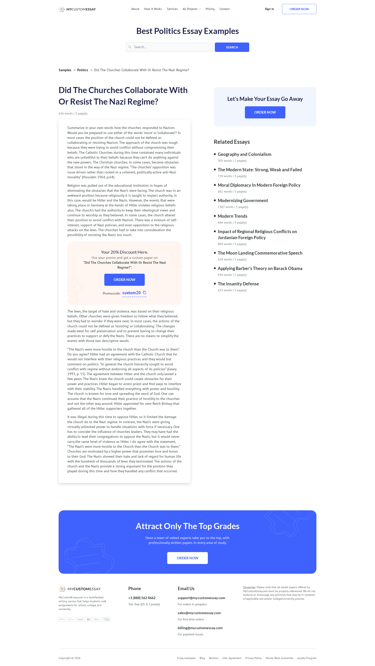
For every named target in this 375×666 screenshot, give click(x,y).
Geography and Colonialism (244, 154)
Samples (65, 70)
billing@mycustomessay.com (200, 628)
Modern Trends (232, 216)
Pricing (210, 9)
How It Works (153, 9)
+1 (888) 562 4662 (141, 598)
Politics (82, 70)
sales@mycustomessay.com (199, 613)
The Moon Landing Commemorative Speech (260, 253)
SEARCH (232, 47)
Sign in (269, 9)
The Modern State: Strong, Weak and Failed (260, 169)
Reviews (213, 658)
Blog (202, 658)
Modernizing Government (243, 200)
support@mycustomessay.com (201, 598)
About (135, 9)
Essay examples (186, 658)
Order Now (124, 279)
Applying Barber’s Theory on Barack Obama (260, 268)
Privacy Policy (253, 658)
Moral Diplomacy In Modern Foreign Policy (259, 185)
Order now (299, 9)
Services (172, 9)
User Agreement (231, 658)
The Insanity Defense (238, 283)
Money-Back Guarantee (279, 658)
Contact (224, 9)
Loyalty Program (306, 658)
